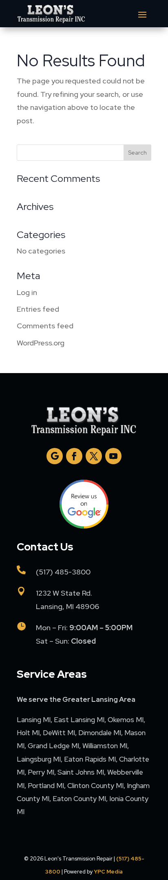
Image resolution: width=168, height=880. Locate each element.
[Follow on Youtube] (113, 456)
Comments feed (45, 325)
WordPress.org (40, 342)
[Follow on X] (94, 456)
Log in (27, 292)
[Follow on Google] (54, 456)
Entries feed (38, 309)
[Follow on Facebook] (74, 456)
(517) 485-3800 (63, 571)
